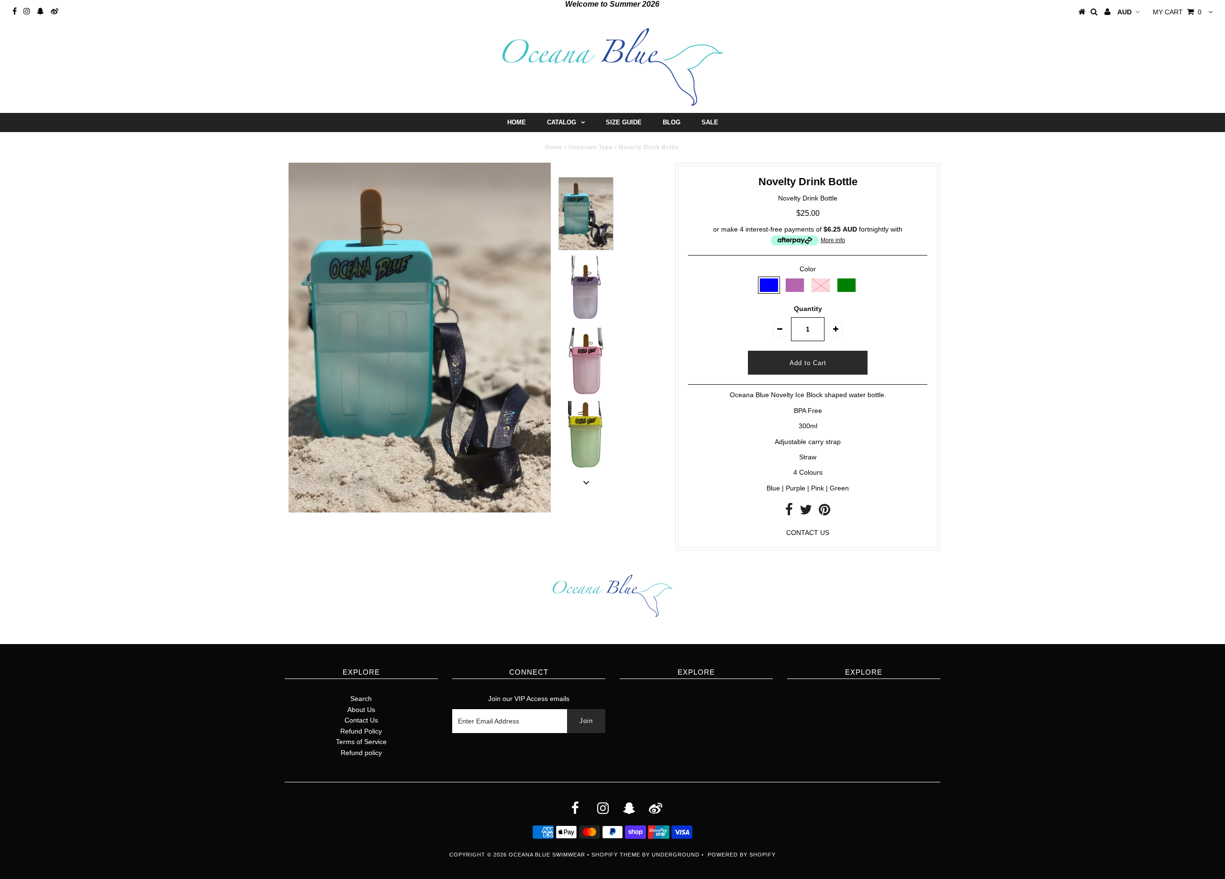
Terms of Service (361, 741)
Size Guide (624, 122)
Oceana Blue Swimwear (547, 854)
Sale (710, 122)
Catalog (561, 122)
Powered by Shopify (742, 854)
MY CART (1177, 12)
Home (516, 122)
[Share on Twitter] (806, 512)
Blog (671, 122)
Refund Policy (361, 731)
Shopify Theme (615, 854)
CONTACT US (807, 532)
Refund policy (361, 753)
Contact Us (361, 720)
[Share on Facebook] (789, 512)
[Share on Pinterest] (824, 512)
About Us (361, 709)
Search (361, 698)
